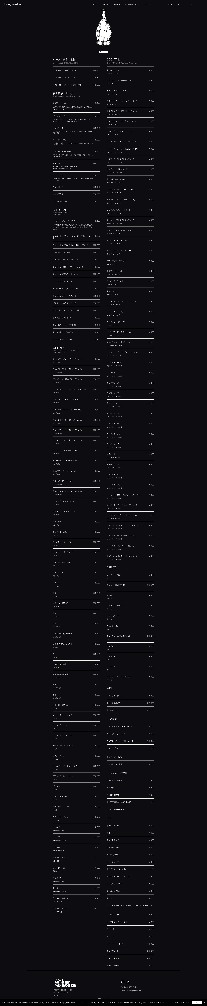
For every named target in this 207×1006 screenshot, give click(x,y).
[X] (128, 982)
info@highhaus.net (134, 991)
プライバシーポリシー (102, 998)
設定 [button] (176, 1002)
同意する (197, 1002)
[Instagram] (123, 982)
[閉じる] (204, 1002)
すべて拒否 (185, 1002)
